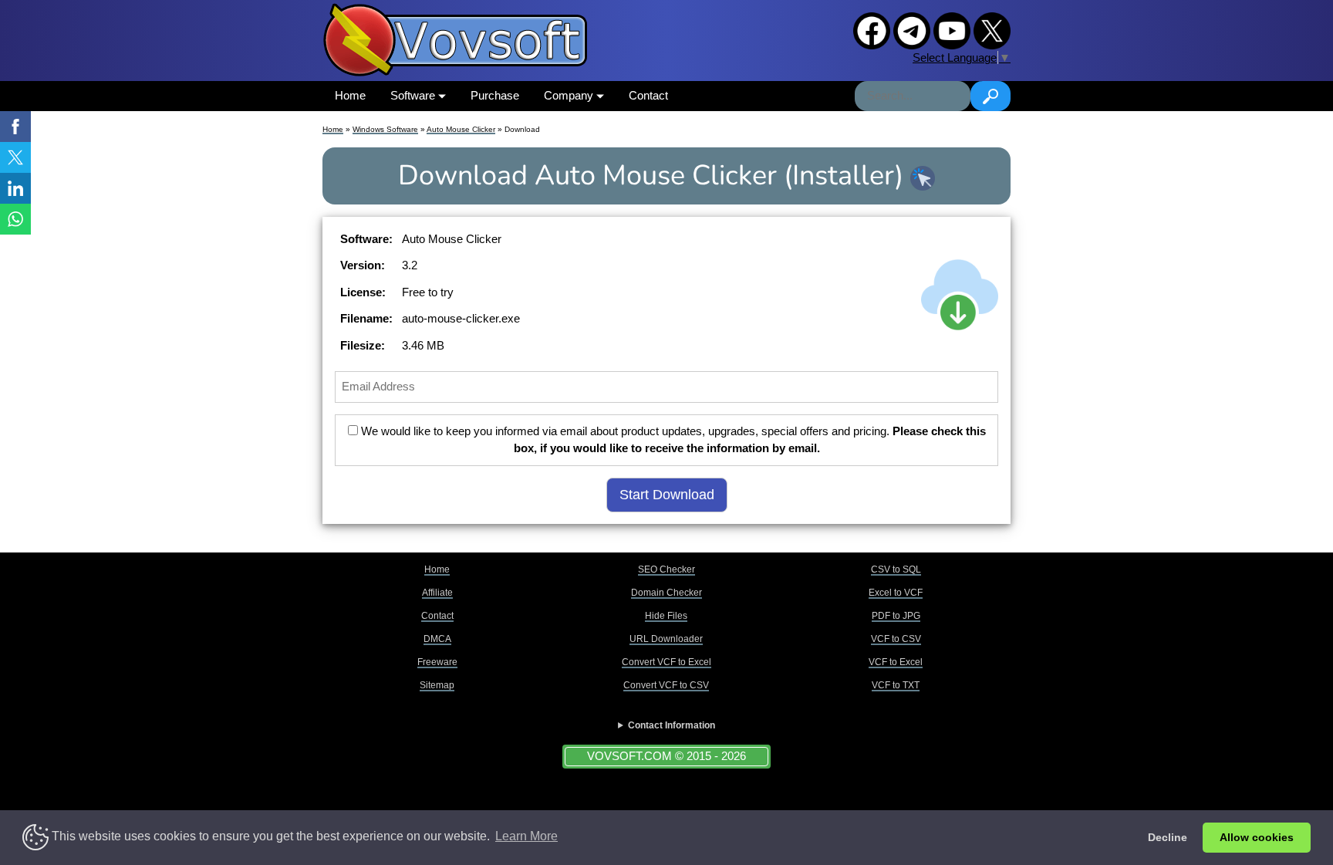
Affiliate (437, 592)
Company (570, 95)
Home (350, 95)
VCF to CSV (896, 639)
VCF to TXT (896, 685)
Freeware (437, 662)
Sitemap (437, 685)
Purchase (495, 95)
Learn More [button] (526, 836)
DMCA (437, 639)
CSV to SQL (896, 569)
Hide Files (666, 615)
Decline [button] (1167, 837)
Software (414, 95)
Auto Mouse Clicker (461, 129)
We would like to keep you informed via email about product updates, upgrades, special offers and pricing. (672, 439)
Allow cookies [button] (1257, 837)
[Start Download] (959, 294)
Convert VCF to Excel (666, 662)
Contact (648, 95)
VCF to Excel (896, 662)
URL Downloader (666, 639)
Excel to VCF (896, 592)
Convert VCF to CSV (666, 685)
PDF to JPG (896, 615)
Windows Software (385, 129)
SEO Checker (666, 569)
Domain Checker (666, 592)
